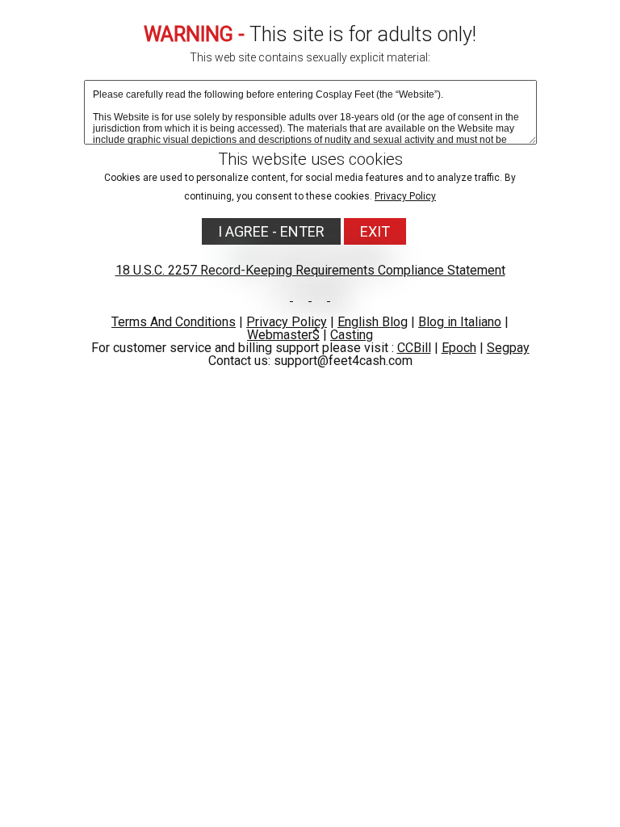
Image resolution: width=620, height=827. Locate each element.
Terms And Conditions (173, 322)
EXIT (375, 231)
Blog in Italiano (459, 322)
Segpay (508, 347)
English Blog (372, 322)
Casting (351, 334)
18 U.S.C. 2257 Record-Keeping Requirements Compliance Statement (310, 270)
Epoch (459, 347)
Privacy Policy (405, 196)
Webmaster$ (283, 334)
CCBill (414, 347)
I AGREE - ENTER (271, 231)
